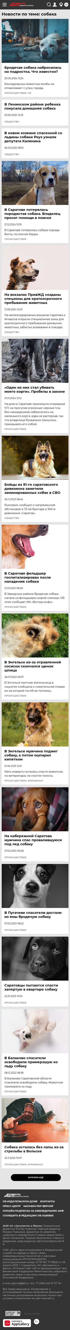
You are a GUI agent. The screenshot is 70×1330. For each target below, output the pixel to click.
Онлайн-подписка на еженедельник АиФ (33, 1210)
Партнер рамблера (32, 1314)
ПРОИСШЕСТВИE (15, 239)
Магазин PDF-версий (38, 1206)
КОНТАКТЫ (47, 1201)
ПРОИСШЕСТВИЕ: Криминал (23, 781)
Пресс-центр (12, 1206)
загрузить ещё (35, 1177)
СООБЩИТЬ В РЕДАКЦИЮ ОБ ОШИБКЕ (28, 1215)
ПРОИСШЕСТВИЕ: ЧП (17, 93)
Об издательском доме (20, 1201)
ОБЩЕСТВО (11, 122)
